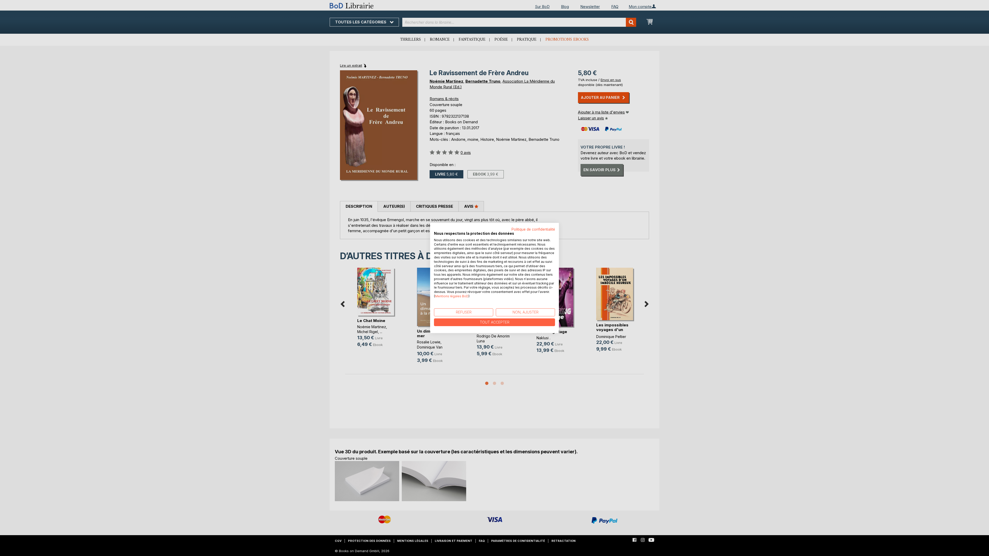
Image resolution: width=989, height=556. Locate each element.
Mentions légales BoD (451, 296)
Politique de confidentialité (533, 229)
